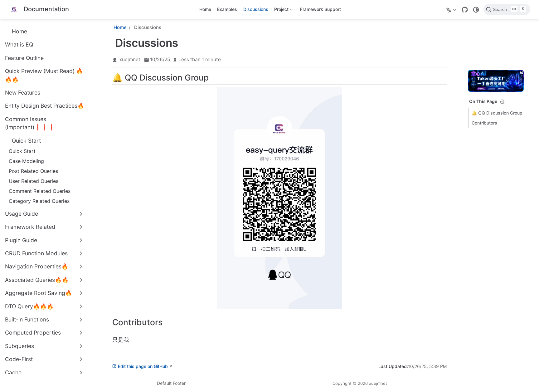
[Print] (502, 102)
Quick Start (22, 151)
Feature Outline (24, 58)
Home (205, 9)
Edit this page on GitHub (143, 366)
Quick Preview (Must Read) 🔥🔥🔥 (44, 75)
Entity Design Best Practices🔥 (44, 105)
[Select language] (452, 9)
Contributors (484, 122)
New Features (22, 92)
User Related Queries (33, 181)
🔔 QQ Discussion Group (497, 112)
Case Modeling (26, 161)
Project (280, 10)
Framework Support (320, 9)
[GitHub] (465, 10)
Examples (227, 9)
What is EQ (19, 44)
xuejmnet (129, 59)
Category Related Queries (39, 201)
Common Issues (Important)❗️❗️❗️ (30, 123)
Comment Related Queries (39, 191)
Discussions (255, 9)
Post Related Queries (33, 171)
